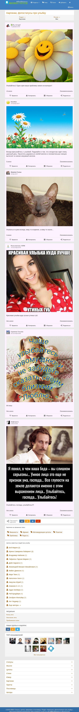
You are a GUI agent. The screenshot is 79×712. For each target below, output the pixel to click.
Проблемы (13, 535)
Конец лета (9, 615)
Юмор (8, 677)
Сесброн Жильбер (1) (17, 597)
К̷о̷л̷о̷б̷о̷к (14, 102)
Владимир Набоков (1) (18, 555)
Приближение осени (12, 620)
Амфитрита (15, 422)
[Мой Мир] (32, 521)
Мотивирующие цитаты (42, 532)
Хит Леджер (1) (15, 601)
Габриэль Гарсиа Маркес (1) (20, 559)
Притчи (9, 684)
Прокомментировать (66, 91)
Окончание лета (11, 617)
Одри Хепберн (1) (16, 590)
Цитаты (9, 669)
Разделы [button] (35, 2)
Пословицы (11, 688)
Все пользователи (39, 655)
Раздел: (21, 17)
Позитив (58, 532)
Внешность (13, 532)
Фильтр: (56, 17)
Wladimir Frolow (16, 172)
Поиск (54, 2)
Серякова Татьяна (17, 332)
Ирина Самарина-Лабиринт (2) (21, 551)
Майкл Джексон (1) (16, 570)
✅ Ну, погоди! (16, 25)
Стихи (8, 673)
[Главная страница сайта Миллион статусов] (16, 2)
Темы (45, 2)
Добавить (63, 2)
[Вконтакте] (21, 521)
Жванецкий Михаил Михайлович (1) (23, 567)
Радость (25, 535)
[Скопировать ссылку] (38, 521)
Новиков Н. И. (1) (16, 586)
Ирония (25, 532)
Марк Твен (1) (14, 574)
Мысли (9, 665)
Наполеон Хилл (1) (16, 578)
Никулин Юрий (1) (16, 582)
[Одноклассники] (27, 521)
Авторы (9, 692)
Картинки (10, 681)
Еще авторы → (15, 605)
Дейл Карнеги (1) (15, 563)
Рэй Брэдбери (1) (16, 593)
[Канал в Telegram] (17, 629)
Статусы (9, 662)
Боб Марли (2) (14, 547)
